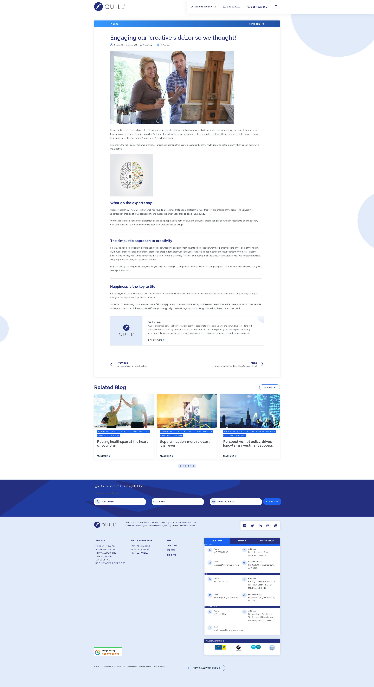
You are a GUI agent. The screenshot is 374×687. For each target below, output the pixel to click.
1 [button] (180, 466)
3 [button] (185, 466)
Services (100, 540)
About (170, 540)
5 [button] (191, 466)
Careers (171, 550)
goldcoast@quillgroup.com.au (226, 565)
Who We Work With (142, 540)
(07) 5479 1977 (220, 614)
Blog (115, 24)
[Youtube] (275, 525)
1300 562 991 (259, 7)
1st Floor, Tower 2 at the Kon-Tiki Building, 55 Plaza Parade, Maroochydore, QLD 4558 (261, 617)
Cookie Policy (159, 666)
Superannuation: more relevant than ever (185, 443)
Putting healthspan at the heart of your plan (122, 443)
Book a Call (233, 7)
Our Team (172, 545)
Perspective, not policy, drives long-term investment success (248, 443)
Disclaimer (132, 666)
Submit (270, 501)
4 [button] (188, 466)
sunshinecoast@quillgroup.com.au (228, 630)
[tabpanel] (242, 559)
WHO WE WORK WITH (205, 7)
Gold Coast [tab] (217, 541)
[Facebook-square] (244, 525)
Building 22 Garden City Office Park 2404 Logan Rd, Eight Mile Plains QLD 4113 (261, 584)
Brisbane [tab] (242, 541)
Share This (254, 24)
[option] (123, 429)
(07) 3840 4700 (221, 581)
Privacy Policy (145, 666)
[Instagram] (268, 525)
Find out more (155, 339)
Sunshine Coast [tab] (267, 541)
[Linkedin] (260, 525)
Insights (171, 555)
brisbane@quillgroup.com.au (226, 597)
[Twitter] (252, 525)
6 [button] (193, 466)
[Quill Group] (109, 10)
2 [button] (183, 466)
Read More (102, 456)
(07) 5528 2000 (221, 552)
